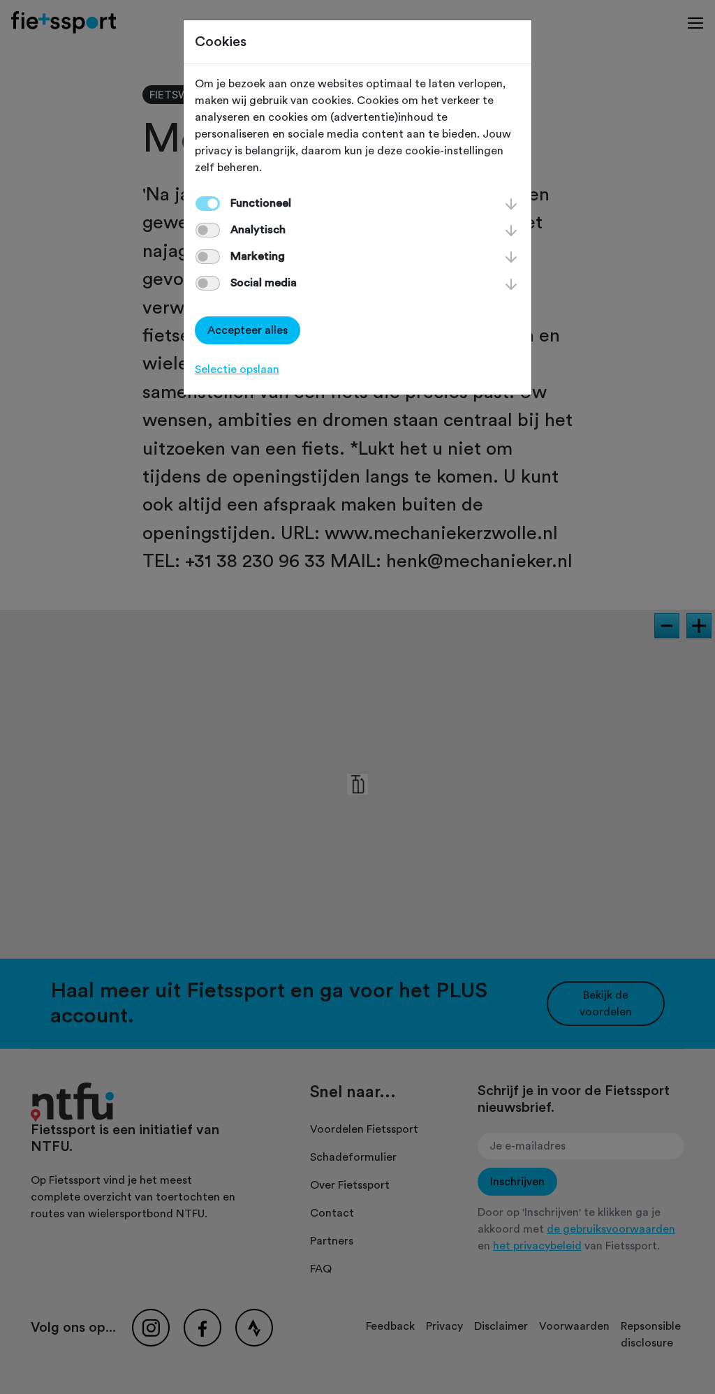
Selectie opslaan (237, 369)
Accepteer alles (247, 330)
